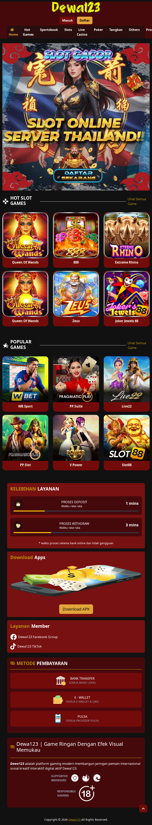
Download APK (76, 609)
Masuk (67, 20)
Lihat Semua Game (137, 201)
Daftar (85, 20)
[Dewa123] (76, 7)
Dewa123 (74, 819)
